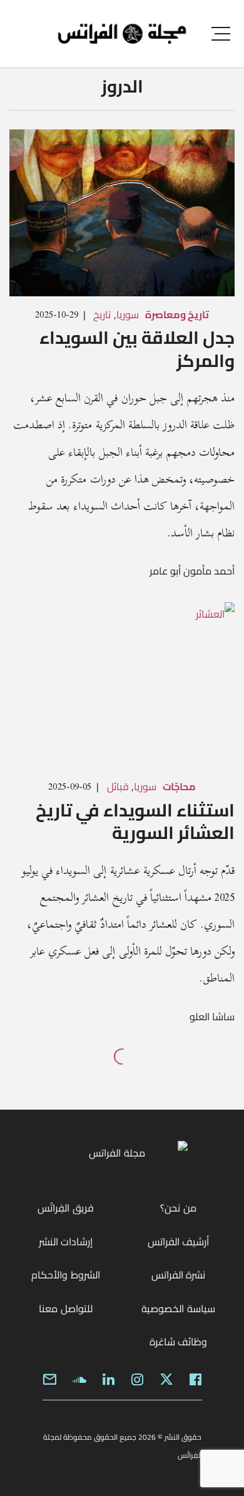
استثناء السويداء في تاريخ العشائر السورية (135, 821)
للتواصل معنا (65, 1308)
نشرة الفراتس (178, 1274)
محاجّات (179, 786)
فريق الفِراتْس (65, 1207)
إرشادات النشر (66, 1241)
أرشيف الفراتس (178, 1241)
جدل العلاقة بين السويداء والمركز (137, 348)
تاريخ (102, 314)
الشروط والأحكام (65, 1274)
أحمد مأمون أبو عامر (192, 570)
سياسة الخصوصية (178, 1308)
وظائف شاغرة (178, 1341)
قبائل (118, 786)
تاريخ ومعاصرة (177, 314)
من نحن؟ (178, 1207)
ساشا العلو (212, 1016)
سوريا (127, 314)
